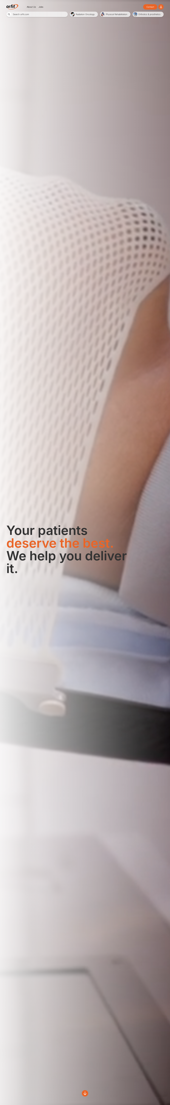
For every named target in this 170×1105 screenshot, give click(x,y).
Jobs (41, 7)
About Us (31, 7)
